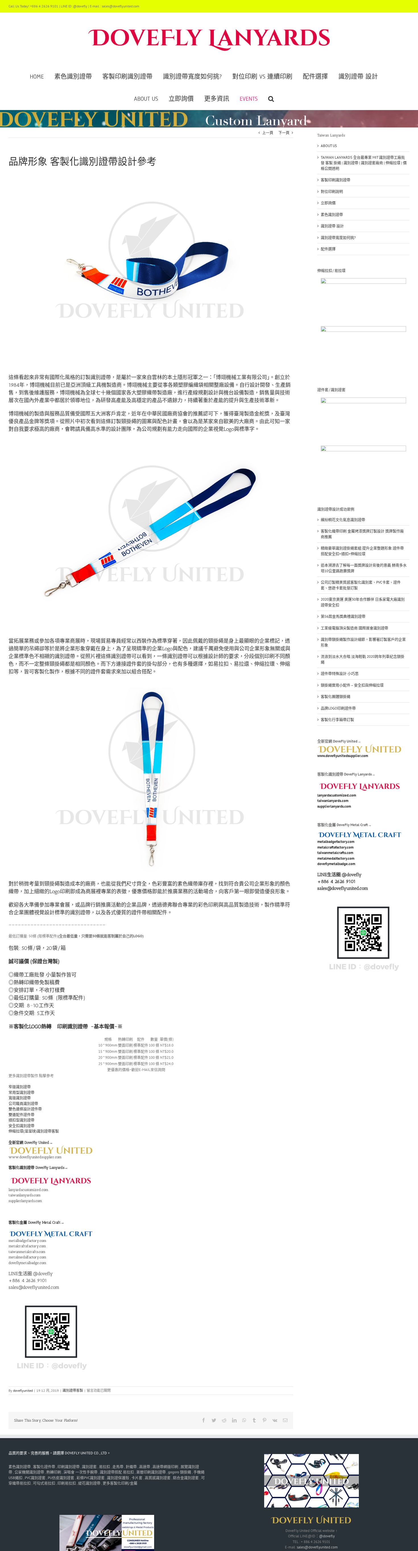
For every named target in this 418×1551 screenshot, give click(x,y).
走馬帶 (117, 1466)
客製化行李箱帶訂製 (337, 719)
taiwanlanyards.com (25, 1195)
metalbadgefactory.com (27, 1240)
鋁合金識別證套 (186, 1477)
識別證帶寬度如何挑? (338, 237)
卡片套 (136, 1477)
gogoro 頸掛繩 (179, 1472)
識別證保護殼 (118, 1477)
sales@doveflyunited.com (317, 1547)
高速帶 (144, 1466)
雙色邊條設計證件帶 (25, 1109)
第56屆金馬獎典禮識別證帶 (343, 616)
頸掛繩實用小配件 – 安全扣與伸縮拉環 (352, 685)
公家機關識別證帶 (29, 1472)
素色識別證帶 (332, 214)
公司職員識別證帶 (23, 1103)
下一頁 (283, 132)
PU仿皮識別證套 (61, 1477)
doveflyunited (23, 1390)
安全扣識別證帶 (21, 1125)
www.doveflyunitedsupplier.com (35, 1157)
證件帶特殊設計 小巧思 (340, 673)
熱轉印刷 (53, 1472)
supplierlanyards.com (25, 1201)
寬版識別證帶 (20, 1097)
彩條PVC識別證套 (90, 1477)
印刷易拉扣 (66, 1483)
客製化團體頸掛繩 (335, 696)
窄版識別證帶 (20, 1086)
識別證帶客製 (73, 1390)
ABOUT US (329, 145)
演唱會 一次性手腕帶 (80, 1472)
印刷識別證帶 (72, 1026)
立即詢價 (328, 202)
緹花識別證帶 (89, 1483)
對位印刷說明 (332, 191)
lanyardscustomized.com (28, 1190)
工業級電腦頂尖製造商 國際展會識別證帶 (354, 628)
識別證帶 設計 (332, 226)
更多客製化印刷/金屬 (120, 1483)
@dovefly (351, 874)
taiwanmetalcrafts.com (27, 1252)
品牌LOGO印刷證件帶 (338, 708)
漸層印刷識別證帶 (151, 1472)
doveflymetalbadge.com (27, 1263)
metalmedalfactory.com (27, 1257)
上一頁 (267, 132)
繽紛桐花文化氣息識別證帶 (343, 519)
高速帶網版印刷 (165, 1466)
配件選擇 (328, 249)
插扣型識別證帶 (21, 1120)
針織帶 (131, 1466)
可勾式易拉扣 (44, 1483)
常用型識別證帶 (21, 1092)
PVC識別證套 (35, 1477)
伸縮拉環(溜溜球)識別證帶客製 (34, 1131)
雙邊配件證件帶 (21, 1114)
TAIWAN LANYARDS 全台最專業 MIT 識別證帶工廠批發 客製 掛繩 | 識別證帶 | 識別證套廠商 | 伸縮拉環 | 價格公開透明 (364, 163)
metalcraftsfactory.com (27, 1246)
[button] (271, 99)
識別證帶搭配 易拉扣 (117, 1472)
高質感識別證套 (158, 1477)
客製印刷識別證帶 (335, 179)
